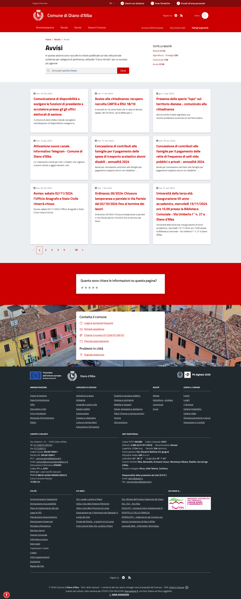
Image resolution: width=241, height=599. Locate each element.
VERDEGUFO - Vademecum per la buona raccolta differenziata (150, 517)
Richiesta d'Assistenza (40, 526)
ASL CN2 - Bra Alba (131, 503)
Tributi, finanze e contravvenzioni (129, 413)
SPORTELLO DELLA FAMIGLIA (136, 512)
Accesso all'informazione (152, 27)
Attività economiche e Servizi (197, 418)
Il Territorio (188, 404)
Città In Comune (176, 587)
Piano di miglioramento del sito (44, 508)
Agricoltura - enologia (163, 400)
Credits (33, 552)
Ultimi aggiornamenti (40, 557)
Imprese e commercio (124, 400)
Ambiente (80, 400)
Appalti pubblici (83, 409)
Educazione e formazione (87, 426)
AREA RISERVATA (120, 594)
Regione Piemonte (40, 3)
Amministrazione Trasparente (43, 499)
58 (76, 250)
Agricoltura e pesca (85, 395)
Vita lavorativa (120, 422)
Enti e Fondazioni (38, 413)
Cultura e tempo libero (86, 422)
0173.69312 (40, 448)
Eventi (187, 395)
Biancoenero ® (131, 591)
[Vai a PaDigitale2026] (194, 374)
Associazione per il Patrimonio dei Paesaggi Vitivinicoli (100, 512)
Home (48, 39)
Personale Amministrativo (42, 418)
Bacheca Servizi (37, 530)
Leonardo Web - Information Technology (140, 526)
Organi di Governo (38, 395)
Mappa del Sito (37, 566)
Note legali (35, 543)
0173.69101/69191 (43, 445)
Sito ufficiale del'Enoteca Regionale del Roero (142, 499)
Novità (56, 39)
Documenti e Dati (38, 409)
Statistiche (35, 561)
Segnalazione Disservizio (41, 521)
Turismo (117, 418)
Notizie (156, 395)
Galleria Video (190, 413)
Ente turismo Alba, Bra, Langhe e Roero (94, 526)
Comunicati (158, 404)
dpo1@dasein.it (135, 478)
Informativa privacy (39, 539)
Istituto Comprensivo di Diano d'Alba (138, 521)
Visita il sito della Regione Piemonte (92, 503)
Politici (33, 422)
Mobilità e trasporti (122, 404)
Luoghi (187, 400)
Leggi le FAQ (36, 512)
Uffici (32, 404)
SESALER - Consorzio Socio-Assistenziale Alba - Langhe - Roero (151, 508)
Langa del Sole (83, 517)
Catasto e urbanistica (86, 418)
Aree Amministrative (39, 400)
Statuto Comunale (38, 534)
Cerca (123, 70)
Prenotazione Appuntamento (43, 517)
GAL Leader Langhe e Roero (89, 499)
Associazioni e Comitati (194, 422)
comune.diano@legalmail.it (48, 458)
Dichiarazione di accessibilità (43, 503)
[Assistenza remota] (187, 587)
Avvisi (155, 409)
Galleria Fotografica (192, 409)
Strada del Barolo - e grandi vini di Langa (95, 521)
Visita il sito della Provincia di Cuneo (92, 508)
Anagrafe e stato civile (86, 404)
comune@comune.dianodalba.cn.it (52, 461)
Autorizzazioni (82, 413)
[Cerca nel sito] (205, 15)
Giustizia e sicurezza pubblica (127, 395)
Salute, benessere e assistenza (128, 409)
